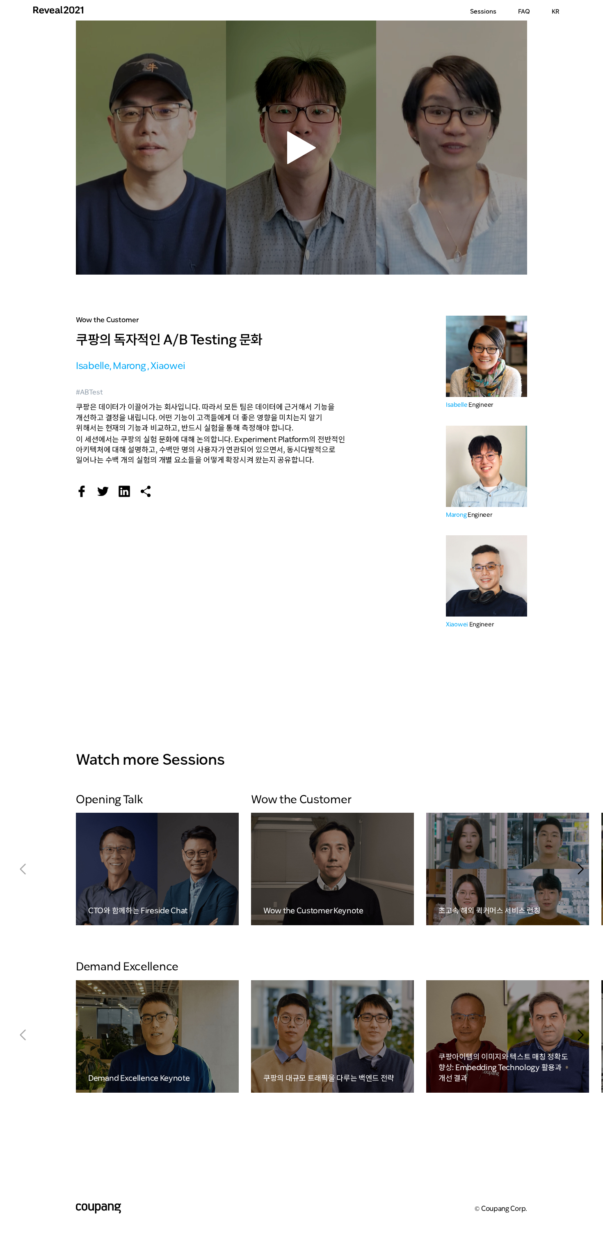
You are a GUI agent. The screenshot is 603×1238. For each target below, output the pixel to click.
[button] (580, 869)
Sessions (483, 10)
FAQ (524, 10)
